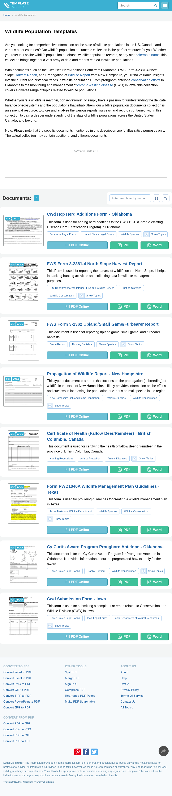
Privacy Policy (130, 689)
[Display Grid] (156, 198)
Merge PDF (72, 678)
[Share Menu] (164, 751)
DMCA (125, 684)
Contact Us (128, 701)
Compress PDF (75, 689)
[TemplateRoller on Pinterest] (77, 752)
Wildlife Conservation (62, 295)
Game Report (57, 344)
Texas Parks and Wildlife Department (71, 511)
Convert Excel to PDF (17, 678)
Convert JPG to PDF (16, 707)
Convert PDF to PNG (17, 729)
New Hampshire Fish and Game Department (75, 398)
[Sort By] (165, 198)
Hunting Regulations (61, 458)
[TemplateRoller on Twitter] (94, 752)
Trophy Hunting (96, 571)
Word (157, 245)
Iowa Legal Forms (97, 618)
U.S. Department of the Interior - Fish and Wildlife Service (82, 288)
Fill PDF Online (77, 245)
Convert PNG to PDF (17, 684)
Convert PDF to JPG (16, 723)
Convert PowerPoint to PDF (21, 701)
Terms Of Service (132, 695)
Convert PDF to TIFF (17, 741)
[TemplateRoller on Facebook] (86, 752)
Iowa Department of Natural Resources (137, 618)
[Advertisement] (86, 165)
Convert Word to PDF (17, 672)
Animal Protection (90, 458)
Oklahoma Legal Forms (63, 234)
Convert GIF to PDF (16, 689)
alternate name (148, 55)
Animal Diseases (117, 458)
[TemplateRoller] (14, 5)
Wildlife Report (79, 75)
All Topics (127, 707)
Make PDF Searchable (80, 701)
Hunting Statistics (131, 288)
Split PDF (71, 672)
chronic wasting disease (95, 85)
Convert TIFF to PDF (17, 695)
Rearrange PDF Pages (80, 695)
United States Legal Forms (98, 234)
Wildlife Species (130, 234)
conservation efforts (145, 80)
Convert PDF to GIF (16, 735)
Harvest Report (26, 75)
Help (124, 678)
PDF (127, 245)
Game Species (107, 344)
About (124, 672)
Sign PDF (71, 684)
